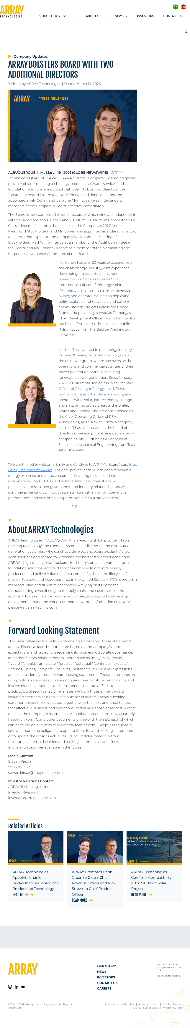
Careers (104, 988)
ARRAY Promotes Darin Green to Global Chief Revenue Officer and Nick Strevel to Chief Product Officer (93, 883)
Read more (20, 894)
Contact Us (173, 16)
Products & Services (55, 16)
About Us (93, 16)
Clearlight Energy (89, 389)
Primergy (68, 290)
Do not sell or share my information (157, 1007)
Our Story (106, 966)
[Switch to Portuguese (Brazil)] (175, 6)
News (119, 16)
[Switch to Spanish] (183, 6)
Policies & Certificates (119, 1004)
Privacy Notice (148, 1004)
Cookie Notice (172, 1004)
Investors (145, 16)
